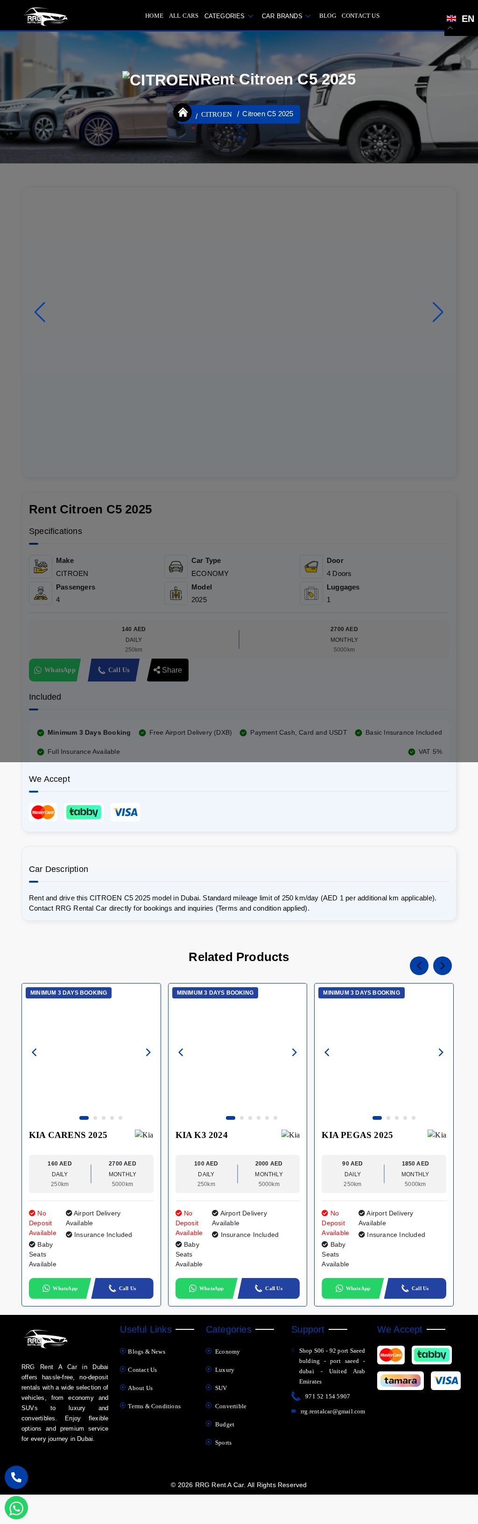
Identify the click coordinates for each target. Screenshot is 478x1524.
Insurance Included (102, 1234)
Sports (223, 1442)
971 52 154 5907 (327, 1396)
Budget (224, 1424)
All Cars (184, 15)
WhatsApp (65, 1288)
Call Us (127, 1288)
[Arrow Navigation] (34, 1053)
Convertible (230, 1406)
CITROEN (216, 114)
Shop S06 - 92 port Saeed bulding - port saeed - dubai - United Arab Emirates (332, 1366)
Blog (327, 15)
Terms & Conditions (154, 1406)
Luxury (224, 1369)
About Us (140, 1387)
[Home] (183, 112)
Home (154, 15)
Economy (227, 1351)
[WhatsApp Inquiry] (16, 1507)
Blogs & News (146, 1351)
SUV (220, 1387)
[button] (438, 312)
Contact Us (361, 15)
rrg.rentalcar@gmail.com (333, 1411)
